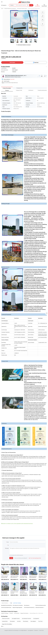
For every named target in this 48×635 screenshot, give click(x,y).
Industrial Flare (5, 621)
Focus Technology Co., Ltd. (16, 630)
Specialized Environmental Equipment (8, 605)
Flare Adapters (33, 621)
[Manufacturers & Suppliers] (24, 2)
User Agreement (30, 630)
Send (11, 558)
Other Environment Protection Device (34, 8)
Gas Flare (19, 621)
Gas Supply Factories (16, 618)
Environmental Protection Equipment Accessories (33, 607)
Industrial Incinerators (39, 607)
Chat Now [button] (36, 62)
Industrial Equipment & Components (10, 8)
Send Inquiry (12, 62)
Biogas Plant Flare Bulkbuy (7, 624)
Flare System (12, 621)
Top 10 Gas (40, 621)
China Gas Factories (5, 618)
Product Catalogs (17, 603)
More (2, 626)
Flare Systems (26, 605)
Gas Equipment (36, 618)
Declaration (36, 630)
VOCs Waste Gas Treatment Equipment (20, 605)
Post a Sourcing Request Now (35, 558)
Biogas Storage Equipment (17, 607)
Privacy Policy (41, 630)
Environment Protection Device (22, 8)
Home (2, 8)
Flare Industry (25, 621)
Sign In (3, 82)
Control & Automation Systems (6, 607)
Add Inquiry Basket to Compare (24, 44)
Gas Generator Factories (26, 618)
